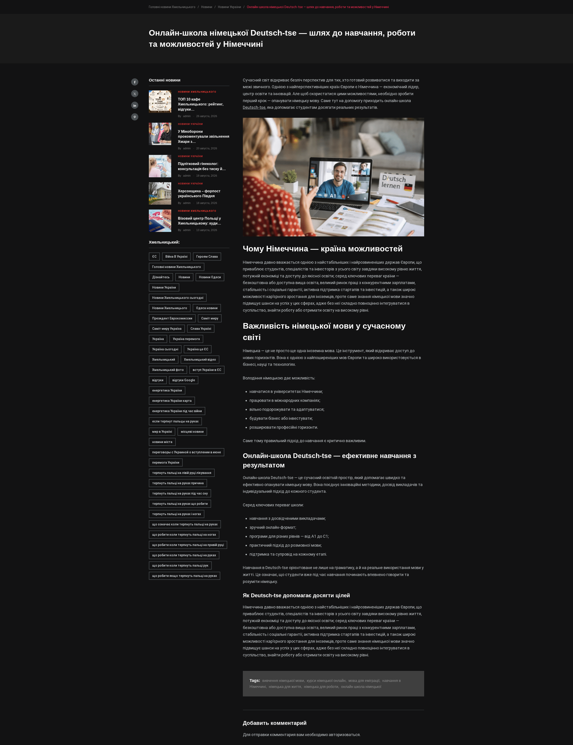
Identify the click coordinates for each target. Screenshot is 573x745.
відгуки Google (183, 380)
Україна (158, 339)
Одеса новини (207, 308)
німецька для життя (285, 687)
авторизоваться (344, 734)
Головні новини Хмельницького (176, 267)
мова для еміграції (364, 681)
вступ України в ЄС (207, 370)
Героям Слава (207, 256)
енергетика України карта (172, 400)
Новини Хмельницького (197, 91)
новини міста (162, 442)
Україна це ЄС (197, 349)
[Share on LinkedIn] (134, 105)
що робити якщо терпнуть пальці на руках (184, 576)
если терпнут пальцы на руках (175, 421)
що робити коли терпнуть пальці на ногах (184, 534)
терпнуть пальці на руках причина (178, 483)
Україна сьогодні (165, 349)
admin (187, 116)
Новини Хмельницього (169, 308)
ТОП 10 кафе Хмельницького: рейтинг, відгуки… (200, 104)
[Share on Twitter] (134, 93)
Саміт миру (209, 318)
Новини (184, 277)
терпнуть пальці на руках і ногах (176, 514)
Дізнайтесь (161, 277)
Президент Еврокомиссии (172, 318)
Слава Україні (200, 328)
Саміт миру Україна (167, 328)
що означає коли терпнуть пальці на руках (185, 524)
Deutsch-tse (254, 107)
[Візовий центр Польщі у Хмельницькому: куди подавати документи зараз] (160, 221)
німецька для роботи (321, 687)
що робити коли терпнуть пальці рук (180, 565)
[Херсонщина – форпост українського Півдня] (160, 193)
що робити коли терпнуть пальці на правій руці (188, 545)
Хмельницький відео (200, 359)
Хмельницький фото (168, 370)
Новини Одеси (210, 277)
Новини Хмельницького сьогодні (177, 298)
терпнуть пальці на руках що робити (180, 503)
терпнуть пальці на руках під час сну (180, 493)
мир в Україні (162, 431)
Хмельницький (163, 359)
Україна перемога (186, 339)
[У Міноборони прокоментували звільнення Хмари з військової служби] (160, 134)
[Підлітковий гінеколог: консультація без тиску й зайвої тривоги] (160, 166)
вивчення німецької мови (283, 681)
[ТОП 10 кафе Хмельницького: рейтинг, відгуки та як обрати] (160, 101)
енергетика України (167, 390)
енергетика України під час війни (177, 411)
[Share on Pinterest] (134, 116)
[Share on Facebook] (134, 82)
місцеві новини (192, 431)
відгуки (157, 380)
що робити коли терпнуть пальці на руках (184, 555)
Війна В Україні (176, 256)
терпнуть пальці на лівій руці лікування (181, 473)
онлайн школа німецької (361, 687)
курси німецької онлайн (326, 681)
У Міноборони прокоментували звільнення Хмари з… (203, 136)
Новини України (190, 124)
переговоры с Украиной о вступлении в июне (186, 452)
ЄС (154, 256)
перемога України (165, 462)
